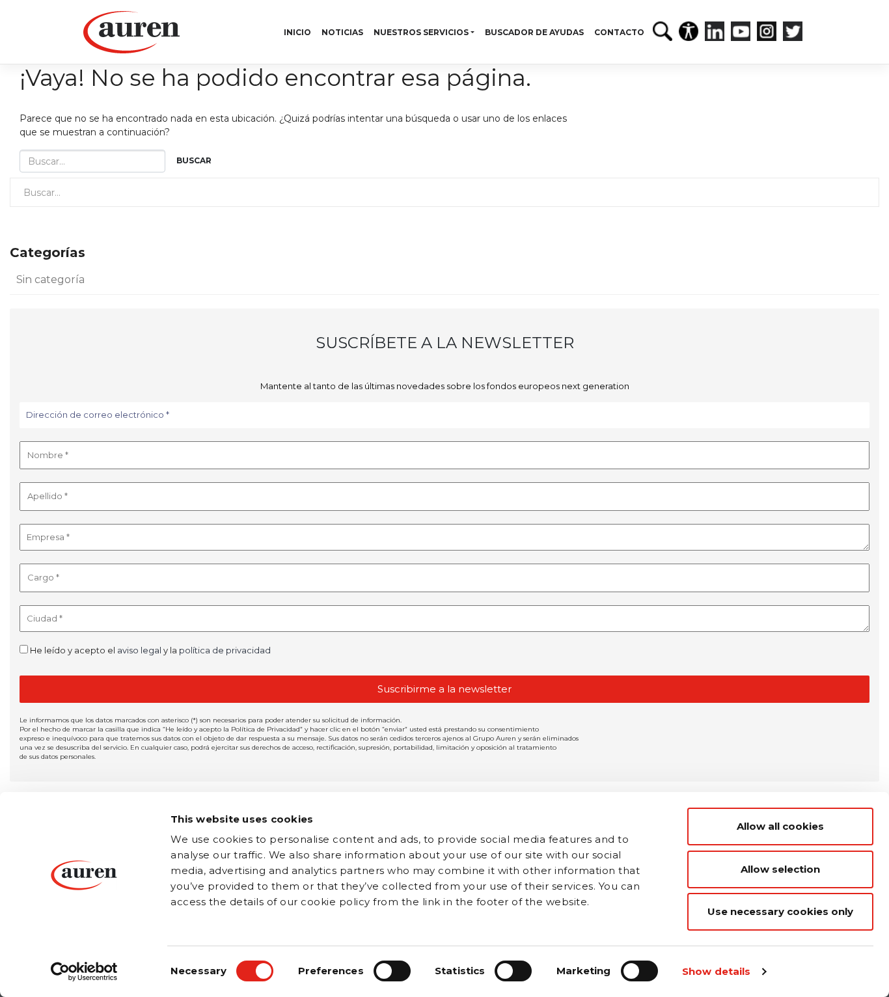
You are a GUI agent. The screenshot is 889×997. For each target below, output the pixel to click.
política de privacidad (225, 650)
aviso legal (139, 650)
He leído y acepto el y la (149, 650)
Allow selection (780, 869)
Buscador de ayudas (534, 32)
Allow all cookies (780, 826)
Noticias (342, 32)
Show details (716, 971)
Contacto (619, 32)
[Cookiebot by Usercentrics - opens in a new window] (84, 971)
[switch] (392, 971)
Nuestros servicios (421, 32)
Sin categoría (50, 279)
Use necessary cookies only (780, 911)
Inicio (297, 32)
